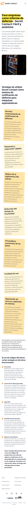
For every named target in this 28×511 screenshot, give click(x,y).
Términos (20, 502)
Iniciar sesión (18, 481)
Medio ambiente (6, 488)
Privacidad (15, 502)
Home (3, 477)
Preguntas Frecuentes (20, 477)
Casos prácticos (6, 481)
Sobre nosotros (5, 485)
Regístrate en (18, 485)
